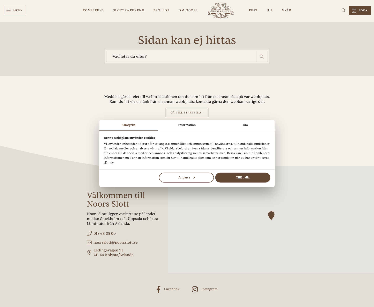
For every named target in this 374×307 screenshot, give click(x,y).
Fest (253, 10)
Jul (270, 10)
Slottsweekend (128, 10)
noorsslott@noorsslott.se (116, 242)
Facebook (171, 289)
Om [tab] (245, 125)
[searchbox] (182, 56)
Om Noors (188, 10)
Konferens (93, 10)
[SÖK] (343, 10)
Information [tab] (187, 125)
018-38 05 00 (105, 233)
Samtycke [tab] (129, 125)
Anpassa (184, 177)
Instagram (209, 289)
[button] (262, 56)
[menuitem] (14, 10)
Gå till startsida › (187, 112)
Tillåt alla (243, 177)
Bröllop (161, 10)
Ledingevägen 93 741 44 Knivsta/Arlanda (113, 252)
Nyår (286, 10)
